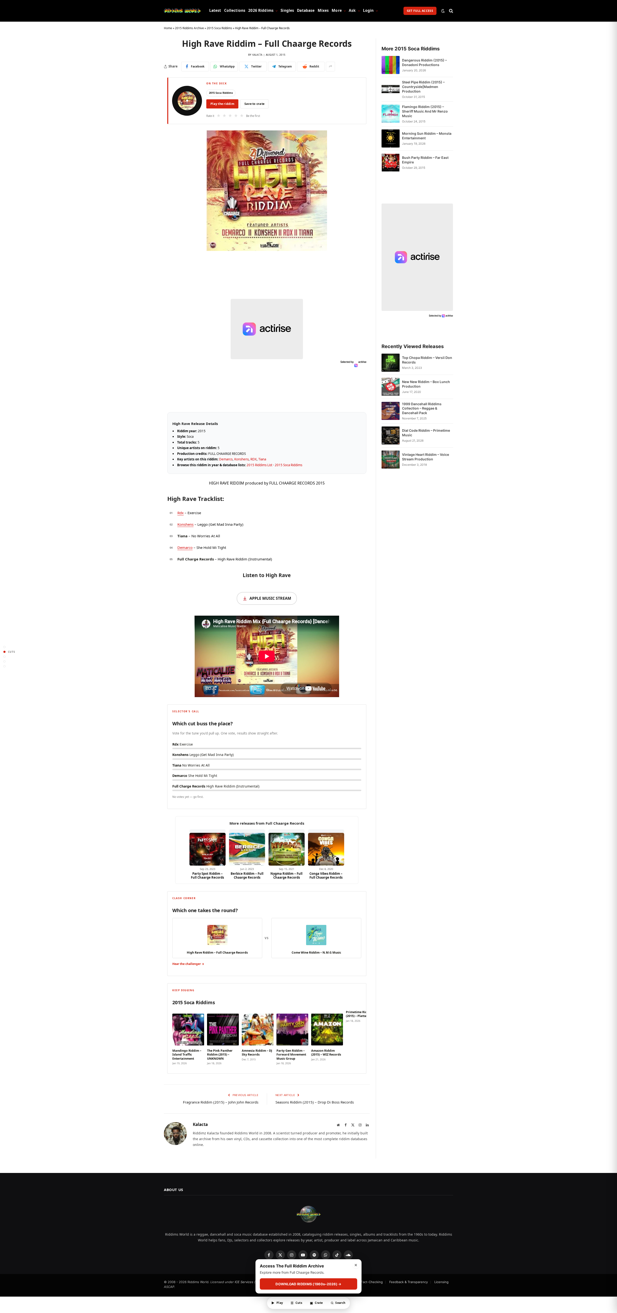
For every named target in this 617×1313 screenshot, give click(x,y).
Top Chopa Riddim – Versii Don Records (427, 360)
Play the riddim (222, 104)
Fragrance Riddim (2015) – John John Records (220, 1102)
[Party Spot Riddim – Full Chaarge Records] (207, 847)
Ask (352, 10)
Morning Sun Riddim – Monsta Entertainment (426, 135)
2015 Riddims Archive (189, 28)
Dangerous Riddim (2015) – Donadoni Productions (424, 62)
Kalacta (257, 54)
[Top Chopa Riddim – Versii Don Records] (391, 363)
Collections (235, 10)
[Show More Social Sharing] (330, 66)
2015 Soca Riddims (219, 28)
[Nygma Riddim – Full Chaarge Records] (286, 847)
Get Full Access (420, 11)
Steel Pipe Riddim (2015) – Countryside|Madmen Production (423, 86)
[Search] (450, 10)
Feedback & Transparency (408, 1282)
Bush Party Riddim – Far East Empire (425, 159)
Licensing (441, 1282)
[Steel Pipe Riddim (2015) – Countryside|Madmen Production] (391, 89)
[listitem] (188, 1038)
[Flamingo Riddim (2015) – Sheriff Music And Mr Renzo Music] (391, 114)
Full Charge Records (195, 559)
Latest (215, 10)
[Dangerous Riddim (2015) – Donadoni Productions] (391, 65)
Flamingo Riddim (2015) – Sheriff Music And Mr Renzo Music (425, 111)
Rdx (180, 512)
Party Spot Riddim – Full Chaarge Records (207, 876)
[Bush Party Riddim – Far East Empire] (391, 163)
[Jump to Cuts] (4, 652)
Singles (287, 10)
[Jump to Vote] (4, 656)
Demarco (226, 459)
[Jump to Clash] (4, 661)
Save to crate (254, 104)
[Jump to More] (4, 666)
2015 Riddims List (259, 465)
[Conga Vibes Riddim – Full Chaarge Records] (326, 847)
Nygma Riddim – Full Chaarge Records (286, 876)
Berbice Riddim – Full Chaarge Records (247, 876)
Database (306, 10)
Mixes (323, 10)
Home (168, 28)
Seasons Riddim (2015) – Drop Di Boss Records (314, 1102)
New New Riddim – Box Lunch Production (426, 384)
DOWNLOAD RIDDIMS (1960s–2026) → (308, 1284)
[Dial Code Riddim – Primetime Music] (391, 435)
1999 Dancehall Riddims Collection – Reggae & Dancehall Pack (422, 408)
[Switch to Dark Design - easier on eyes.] (443, 11)
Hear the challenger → (188, 964)
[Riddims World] (182, 11)
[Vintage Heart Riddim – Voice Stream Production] (391, 460)
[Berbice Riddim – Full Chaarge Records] (247, 847)
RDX (253, 459)
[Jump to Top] (4, 647)
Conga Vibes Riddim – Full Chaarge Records (325, 876)
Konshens (241, 459)
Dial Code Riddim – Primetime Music (426, 432)
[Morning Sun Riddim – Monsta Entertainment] (391, 138)
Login (368, 10)
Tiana (262, 459)
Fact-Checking (372, 1282)
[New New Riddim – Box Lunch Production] (391, 387)
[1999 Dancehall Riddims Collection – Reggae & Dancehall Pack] (391, 411)
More (337, 10)
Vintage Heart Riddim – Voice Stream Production (425, 456)
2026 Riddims (261, 10)
